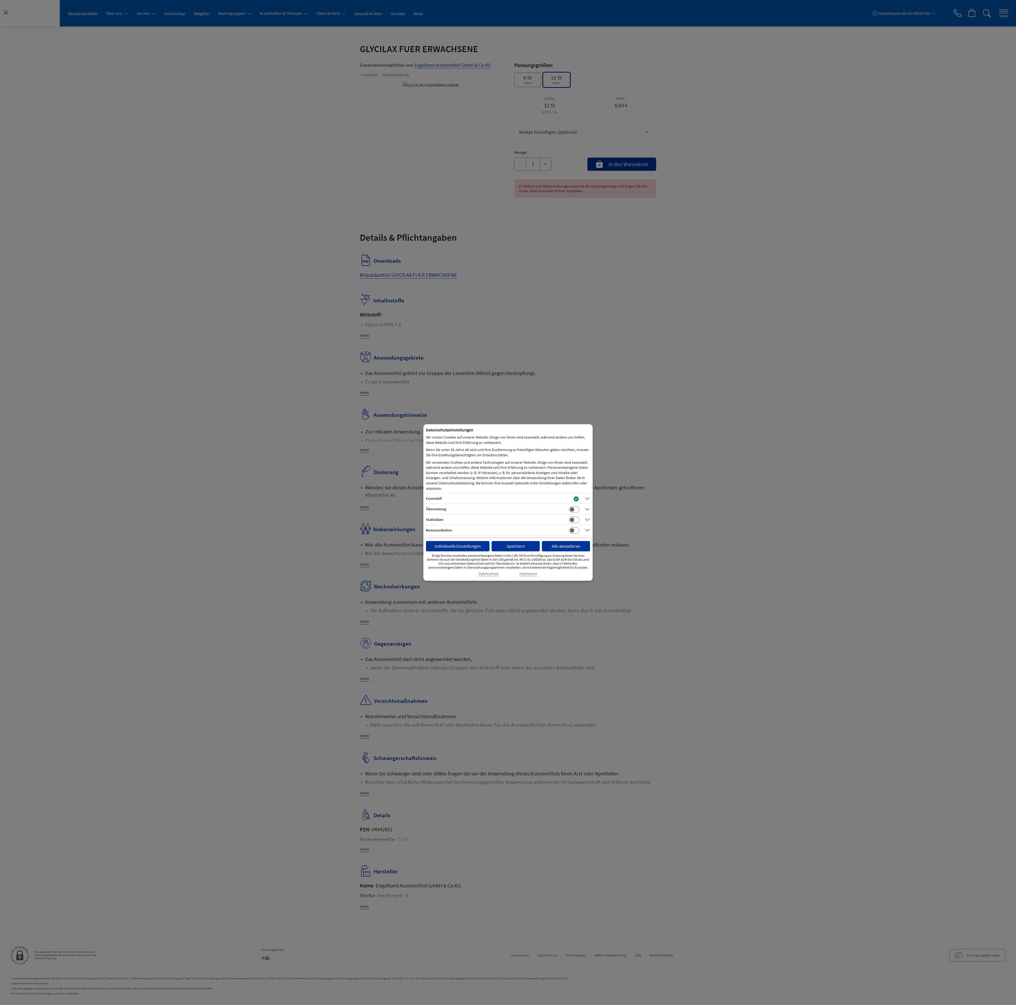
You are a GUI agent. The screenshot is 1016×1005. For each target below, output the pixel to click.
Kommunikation (439, 530)
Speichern (516, 546)
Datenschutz (488, 573)
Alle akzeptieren (566, 546)
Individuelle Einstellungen (458, 546)
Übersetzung (436, 509)
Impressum (528, 573)
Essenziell (434, 498)
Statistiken (434, 519)
